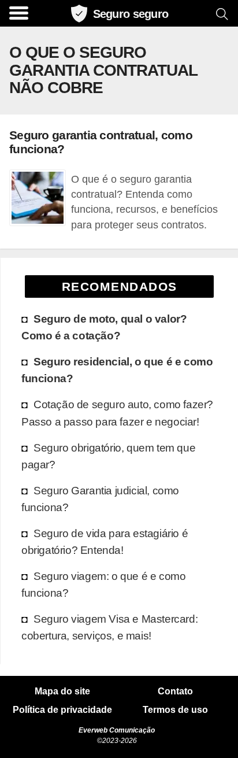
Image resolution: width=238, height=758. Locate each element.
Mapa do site (62, 691)
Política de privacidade (62, 710)
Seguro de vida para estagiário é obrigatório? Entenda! (104, 541)
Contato (175, 691)
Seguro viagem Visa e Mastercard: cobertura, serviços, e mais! (109, 627)
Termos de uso (175, 710)
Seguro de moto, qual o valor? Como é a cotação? (104, 327)
